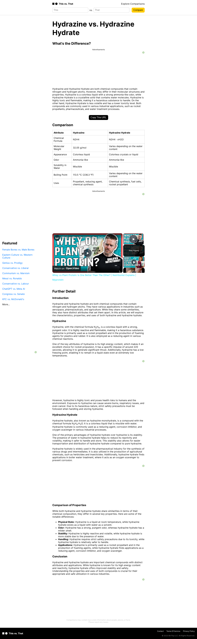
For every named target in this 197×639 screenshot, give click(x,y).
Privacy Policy (189, 631)
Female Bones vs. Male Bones (18, 249)
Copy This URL (98, 117)
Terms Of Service (173, 631)
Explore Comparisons (133, 3)
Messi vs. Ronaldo (12, 278)
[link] (57, 238)
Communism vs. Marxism (16, 273)
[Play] (134, 262)
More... (6, 304)
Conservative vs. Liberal (15, 267)
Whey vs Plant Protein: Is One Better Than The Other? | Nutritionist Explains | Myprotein (87, 237)
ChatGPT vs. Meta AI (13, 288)
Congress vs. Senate (13, 293)
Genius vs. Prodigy (12, 262)
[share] (116, 240)
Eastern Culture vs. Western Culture (17, 256)
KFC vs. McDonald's (13, 299)
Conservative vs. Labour (15, 283)
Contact (160, 631)
